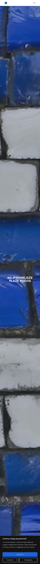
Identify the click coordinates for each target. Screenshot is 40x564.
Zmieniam (9, 560)
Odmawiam (28, 560)
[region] (20, 550)
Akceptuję (20, 554)
